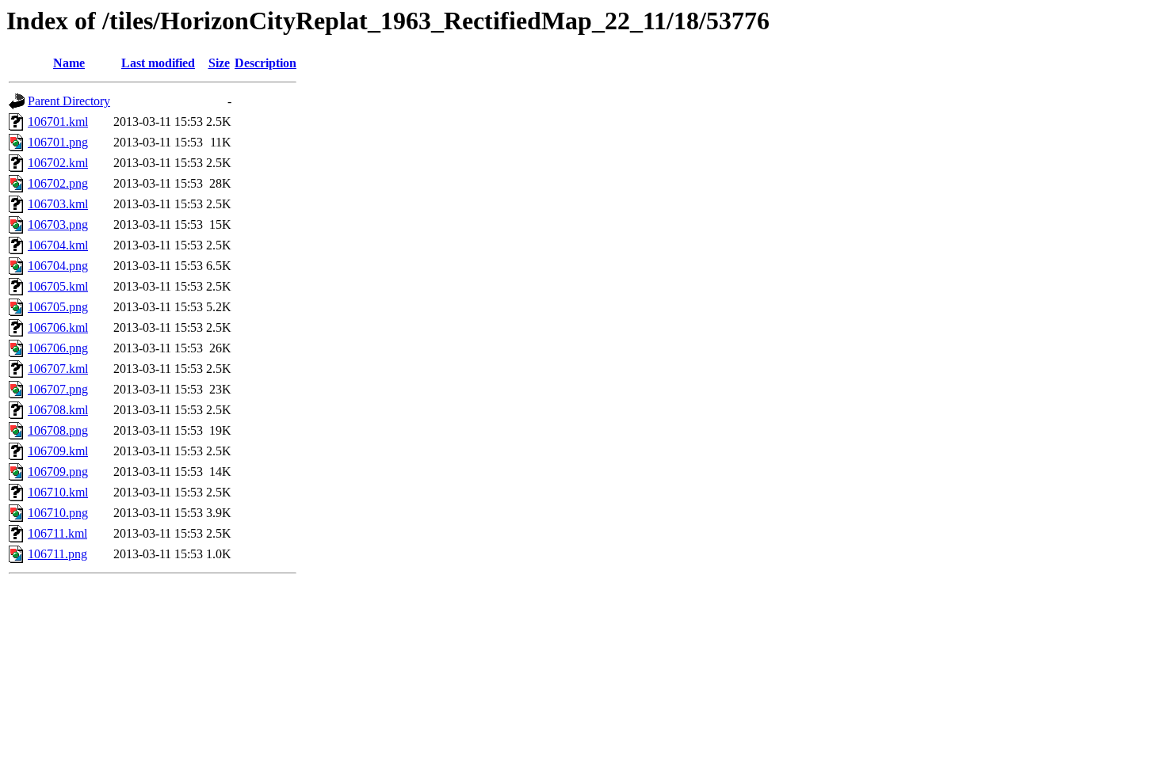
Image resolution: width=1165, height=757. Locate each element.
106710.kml (58, 492)
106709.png (58, 471)
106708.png (58, 430)
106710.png (58, 512)
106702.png (58, 183)
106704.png (58, 265)
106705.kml (58, 286)
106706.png (58, 348)
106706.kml (58, 327)
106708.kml (58, 410)
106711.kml (57, 533)
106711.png (57, 554)
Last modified (158, 63)
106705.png (58, 307)
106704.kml (58, 245)
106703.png (58, 224)
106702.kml (58, 162)
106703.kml (58, 204)
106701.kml (58, 121)
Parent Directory (69, 101)
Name (69, 63)
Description (265, 63)
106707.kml (58, 368)
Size (219, 63)
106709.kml (58, 451)
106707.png (58, 389)
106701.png (58, 142)
